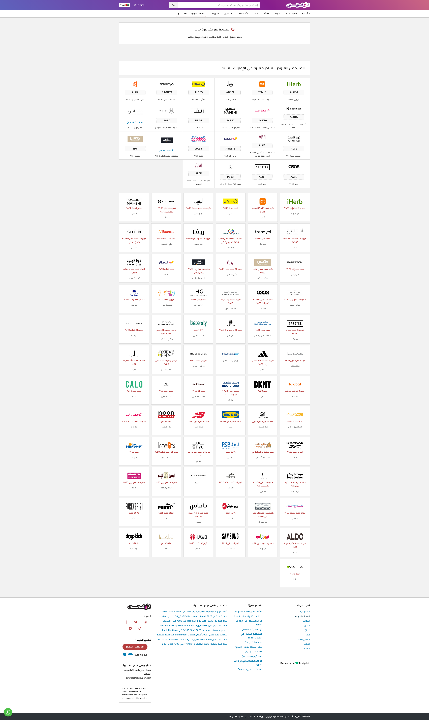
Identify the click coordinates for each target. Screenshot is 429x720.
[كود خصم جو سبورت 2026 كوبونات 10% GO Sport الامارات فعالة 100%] (262, 506)
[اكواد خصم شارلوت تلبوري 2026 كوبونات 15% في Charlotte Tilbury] (198, 384)
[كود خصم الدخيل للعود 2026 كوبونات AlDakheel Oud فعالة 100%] (166, 475)
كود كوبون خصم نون (252, 656)
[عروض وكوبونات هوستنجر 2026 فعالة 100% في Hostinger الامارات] (293, 109)
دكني (262, 396)
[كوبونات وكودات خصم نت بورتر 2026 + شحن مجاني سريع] (198, 475)
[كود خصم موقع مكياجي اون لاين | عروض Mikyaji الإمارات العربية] (295, 506)
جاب (134, 369)
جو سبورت (262, 522)
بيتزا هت (230, 518)
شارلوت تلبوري (198, 396)
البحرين (306, 626)
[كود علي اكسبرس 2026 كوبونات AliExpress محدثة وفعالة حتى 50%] (166, 232)
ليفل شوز (198, 213)
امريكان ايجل (230, 308)
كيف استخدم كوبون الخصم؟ (248, 647)
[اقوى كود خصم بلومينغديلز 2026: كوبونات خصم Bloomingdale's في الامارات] (295, 353)
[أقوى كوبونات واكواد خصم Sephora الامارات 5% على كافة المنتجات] (262, 475)
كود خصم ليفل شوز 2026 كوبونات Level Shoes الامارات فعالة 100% (193, 626)
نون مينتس (166, 427)
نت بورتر (198, 482)
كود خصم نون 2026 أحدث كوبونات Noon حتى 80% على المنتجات (195, 621)
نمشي (134, 213)
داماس (198, 522)
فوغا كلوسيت (134, 278)
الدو (295, 552)
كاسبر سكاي (198, 335)
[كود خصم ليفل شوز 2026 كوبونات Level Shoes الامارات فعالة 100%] (230, 84)
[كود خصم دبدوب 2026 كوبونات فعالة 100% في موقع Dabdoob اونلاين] (198, 139)
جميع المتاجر (291, 14)
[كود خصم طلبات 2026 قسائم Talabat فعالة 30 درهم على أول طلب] (295, 384)
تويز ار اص (263, 549)
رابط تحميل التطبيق (135, 646)
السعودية (305, 612)
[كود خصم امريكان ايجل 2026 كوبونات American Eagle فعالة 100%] (230, 293)
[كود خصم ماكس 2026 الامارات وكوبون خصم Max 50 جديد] (135, 139)
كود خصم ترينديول (253, 652)
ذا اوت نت (134, 335)
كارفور (134, 305)
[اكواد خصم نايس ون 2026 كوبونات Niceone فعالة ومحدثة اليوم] (166, 110)
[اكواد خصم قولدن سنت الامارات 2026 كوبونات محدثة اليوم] (295, 293)
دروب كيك (134, 549)
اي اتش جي (198, 305)
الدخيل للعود (166, 488)
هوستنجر (166, 217)
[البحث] (173, 5)
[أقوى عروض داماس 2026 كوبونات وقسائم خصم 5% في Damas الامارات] (198, 506)
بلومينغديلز (295, 366)
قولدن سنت (295, 305)
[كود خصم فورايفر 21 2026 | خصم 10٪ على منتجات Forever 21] (134, 506)
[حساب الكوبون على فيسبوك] (126, 622)
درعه (134, 488)
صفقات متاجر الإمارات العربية (248, 616)
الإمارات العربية (302, 616)
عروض (277, 14)
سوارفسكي (263, 427)
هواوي (198, 549)
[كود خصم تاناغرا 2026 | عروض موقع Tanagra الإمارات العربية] (166, 536)
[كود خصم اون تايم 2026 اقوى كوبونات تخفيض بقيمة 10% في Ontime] (230, 323)
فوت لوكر (295, 491)
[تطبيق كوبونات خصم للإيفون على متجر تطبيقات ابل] (179, 14)
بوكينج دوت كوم (230, 360)
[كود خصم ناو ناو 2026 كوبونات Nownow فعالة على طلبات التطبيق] (135, 84)
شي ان (134, 247)
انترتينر (134, 457)
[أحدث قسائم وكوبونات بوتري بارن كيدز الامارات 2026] (166, 323)
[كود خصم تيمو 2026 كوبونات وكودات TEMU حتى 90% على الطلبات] (262, 84)
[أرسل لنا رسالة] (8, 712)
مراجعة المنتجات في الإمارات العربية (248, 663)
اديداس (263, 369)
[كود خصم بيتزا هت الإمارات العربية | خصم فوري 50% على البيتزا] (230, 506)
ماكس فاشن (262, 278)
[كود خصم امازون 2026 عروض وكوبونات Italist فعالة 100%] (166, 140)
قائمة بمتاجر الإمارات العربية (248, 612)
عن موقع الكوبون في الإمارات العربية (251, 636)
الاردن (307, 644)
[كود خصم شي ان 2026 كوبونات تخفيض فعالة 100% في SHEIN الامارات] (134, 232)
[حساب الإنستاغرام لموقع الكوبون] (145, 622)
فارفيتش (295, 274)
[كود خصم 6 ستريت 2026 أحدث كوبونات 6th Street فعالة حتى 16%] (262, 137)
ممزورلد (134, 427)
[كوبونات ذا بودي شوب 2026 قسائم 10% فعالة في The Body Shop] (198, 353)
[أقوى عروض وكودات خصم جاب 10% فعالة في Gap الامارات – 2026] (134, 353)
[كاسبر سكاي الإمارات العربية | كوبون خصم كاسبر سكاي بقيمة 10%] (198, 323)
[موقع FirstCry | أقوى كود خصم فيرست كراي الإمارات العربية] (166, 293)
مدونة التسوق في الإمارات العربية (249, 623)
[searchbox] (219, 5)
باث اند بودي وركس (262, 335)
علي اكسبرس (166, 244)
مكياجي (295, 518)
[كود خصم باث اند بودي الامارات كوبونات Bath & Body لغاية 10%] (262, 323)
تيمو (263, 217)
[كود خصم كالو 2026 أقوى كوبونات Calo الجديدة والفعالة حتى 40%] (134, 384)
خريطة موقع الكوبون (252, 629)
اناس (295, 247)
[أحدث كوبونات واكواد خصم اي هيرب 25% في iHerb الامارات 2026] (293, 84)
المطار (166, 274)
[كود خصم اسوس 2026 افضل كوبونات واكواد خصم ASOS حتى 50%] (293, 167)
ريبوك (294, 457)
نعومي (231, 488)
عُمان (307, 630)
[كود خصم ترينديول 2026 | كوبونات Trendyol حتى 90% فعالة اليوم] (166, 84)
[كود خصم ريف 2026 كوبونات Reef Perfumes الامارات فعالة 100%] (230, 167)
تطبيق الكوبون (197, 14)
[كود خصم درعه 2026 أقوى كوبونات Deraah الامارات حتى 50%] (134, 475)
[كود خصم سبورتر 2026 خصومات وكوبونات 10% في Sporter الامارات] (262, 167)
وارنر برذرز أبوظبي (262, 457)
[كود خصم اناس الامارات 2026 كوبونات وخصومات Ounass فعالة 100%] (135, 112)
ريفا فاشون (198, 244)
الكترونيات (214, 14)
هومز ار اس (166, 457)
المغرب (306, 649)
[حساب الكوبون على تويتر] (136, 622)
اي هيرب (295, 213)
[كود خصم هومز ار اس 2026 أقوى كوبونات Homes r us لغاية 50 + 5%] (166, 445)
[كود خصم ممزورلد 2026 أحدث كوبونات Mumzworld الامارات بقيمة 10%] (262, 110)
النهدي (231, 247)
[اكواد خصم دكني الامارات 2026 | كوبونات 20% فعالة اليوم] (262, 384)
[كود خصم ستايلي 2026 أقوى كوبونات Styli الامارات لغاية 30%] (198, 445)
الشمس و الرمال (295, 427)
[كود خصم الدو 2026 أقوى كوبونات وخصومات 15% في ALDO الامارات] (295, 536)
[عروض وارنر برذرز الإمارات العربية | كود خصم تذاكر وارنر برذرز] (262, 445)
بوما (166, 518)
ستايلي (198, 461)
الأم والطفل (242, 14)
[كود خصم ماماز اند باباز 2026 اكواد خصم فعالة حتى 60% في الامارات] (166, 353)
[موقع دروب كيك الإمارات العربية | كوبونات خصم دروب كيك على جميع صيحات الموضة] (134, 536)
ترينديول (262, 244)
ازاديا (295, 579)
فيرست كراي (166, 305)
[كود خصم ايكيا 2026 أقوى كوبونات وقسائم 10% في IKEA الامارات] (230, 414)
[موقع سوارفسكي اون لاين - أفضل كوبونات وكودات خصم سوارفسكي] (262, 414)
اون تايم (230, 335)
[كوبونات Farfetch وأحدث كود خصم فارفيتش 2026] (295, 262)
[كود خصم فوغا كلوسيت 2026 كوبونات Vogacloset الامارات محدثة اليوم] (293, 139)
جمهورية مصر (303, 639)
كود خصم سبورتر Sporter (250, 669)
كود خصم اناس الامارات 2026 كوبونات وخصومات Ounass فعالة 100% (192, 639)
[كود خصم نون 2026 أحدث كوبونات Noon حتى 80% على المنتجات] (198, 84)
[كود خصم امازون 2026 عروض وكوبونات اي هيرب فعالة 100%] (198, 262)
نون (230, 213)
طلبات (295, 396)
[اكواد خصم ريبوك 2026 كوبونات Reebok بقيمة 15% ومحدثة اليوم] (295, 445)
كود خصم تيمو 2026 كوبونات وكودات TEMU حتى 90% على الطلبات (193, 616)
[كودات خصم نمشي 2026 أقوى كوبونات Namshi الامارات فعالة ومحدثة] (230, 110)
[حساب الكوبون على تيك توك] (140, 628)
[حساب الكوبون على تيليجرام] (130, 628)
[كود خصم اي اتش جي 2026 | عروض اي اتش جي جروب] (198, 293)
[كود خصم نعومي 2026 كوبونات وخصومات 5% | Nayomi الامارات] (230, 475)
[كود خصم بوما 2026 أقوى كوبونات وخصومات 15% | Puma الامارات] (166, 506)
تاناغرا (166, 549)
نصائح (266, 14)
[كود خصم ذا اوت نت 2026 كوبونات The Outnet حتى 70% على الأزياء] (134, 323)
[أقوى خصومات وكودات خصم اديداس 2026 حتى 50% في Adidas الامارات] (262, 353)
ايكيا (230, 427)
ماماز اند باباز (166, 369)
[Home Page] (298, 5)
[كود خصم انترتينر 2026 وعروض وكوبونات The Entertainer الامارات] (134, 445)
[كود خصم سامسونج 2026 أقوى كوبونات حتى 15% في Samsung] (230, 536)
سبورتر (295, 339)
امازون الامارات (198, 278)
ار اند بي (230, 457)
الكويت (306, 621)
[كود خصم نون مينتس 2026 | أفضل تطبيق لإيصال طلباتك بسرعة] (166, 414)
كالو (134, 396)
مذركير (230, 400)
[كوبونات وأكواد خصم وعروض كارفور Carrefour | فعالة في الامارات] (134, 293)
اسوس (263, 308)
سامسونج (231, 549)
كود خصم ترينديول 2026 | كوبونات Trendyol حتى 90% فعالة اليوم (194, 644)
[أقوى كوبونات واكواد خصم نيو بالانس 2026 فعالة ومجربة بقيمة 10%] (198, 414)
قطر (308, 635)
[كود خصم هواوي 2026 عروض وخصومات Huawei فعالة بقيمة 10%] (198, 536)
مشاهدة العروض (167, 150)
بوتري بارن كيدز (166, 339)
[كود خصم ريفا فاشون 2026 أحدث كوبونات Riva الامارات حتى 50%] (198, 110)
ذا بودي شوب (198, 366)
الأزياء (256, 14)
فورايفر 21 (134, 518)
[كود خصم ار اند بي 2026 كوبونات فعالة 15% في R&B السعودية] (230, 445)
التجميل (228, 14)
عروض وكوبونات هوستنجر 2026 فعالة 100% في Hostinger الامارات (193, 630)
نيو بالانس (198, 427)
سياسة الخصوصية (253, 642)
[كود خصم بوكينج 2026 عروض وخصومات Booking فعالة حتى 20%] (230, 353)
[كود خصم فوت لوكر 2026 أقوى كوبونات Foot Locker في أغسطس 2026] (295, 475)
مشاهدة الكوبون (135, 122)
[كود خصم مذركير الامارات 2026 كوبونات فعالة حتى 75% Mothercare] (230, 384)
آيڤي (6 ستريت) (230, 274)
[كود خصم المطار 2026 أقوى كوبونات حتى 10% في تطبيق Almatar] (230, 139)
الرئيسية (306, 14)
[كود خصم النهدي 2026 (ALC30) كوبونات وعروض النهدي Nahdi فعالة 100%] (230, 232)
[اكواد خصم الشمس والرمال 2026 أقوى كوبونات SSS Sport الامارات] (295, 414)
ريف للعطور (166, 396)
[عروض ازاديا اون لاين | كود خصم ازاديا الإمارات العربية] (295, 567)
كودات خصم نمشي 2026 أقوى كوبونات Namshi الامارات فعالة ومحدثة (192, 635)
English (140, 5)
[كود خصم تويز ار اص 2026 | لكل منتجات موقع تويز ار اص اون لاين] (262, 536)
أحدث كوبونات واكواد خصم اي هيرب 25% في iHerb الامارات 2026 (194, 612)
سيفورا (263, 491)
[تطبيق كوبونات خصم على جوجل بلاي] (185, 14)
